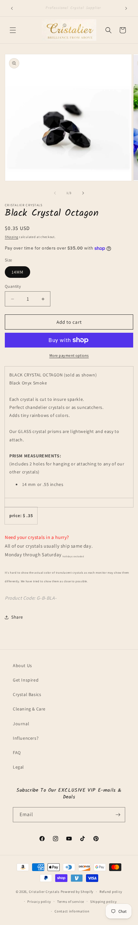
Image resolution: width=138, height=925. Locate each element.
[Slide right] (83, 193)
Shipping (11, 237)
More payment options (69, 355)
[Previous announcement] (12, 8)
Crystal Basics (27, 694)
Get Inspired (26, 680)
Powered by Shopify (77, 891)
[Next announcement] (126, 8)
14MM (17, 272)
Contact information (72, 911)
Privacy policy (39, 901)
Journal (21, 724)
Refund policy (110, 891)
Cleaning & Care (29, 709)
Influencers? (26, 738)
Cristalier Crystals (44, 891)
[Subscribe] (118, 814)
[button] (13, 30)
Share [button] (17, 617)
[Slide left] (55, 193)
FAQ (17, 752)
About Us (22, 665)
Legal (18, 767)
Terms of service (70, 901)
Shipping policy (103, 901)
